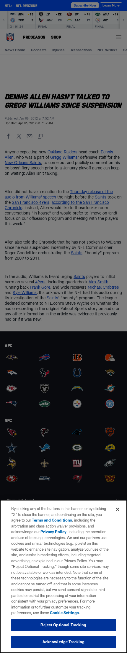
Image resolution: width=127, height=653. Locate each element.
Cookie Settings (64, 612)
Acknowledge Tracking (64, 641)
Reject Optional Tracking (63, 624)
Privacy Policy (53, 531)
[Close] (117, 509)
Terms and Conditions (52, 520)
